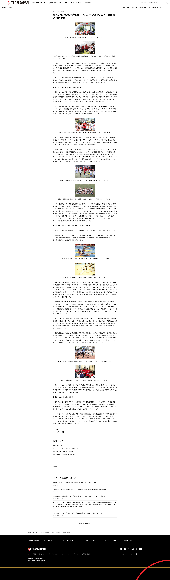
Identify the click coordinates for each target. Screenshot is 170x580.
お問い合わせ (41, 554)
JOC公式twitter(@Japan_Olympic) (63, 451)
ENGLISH (139, 554)
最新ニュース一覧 (84, 523)
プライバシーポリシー (65, 554)
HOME (29, 532)
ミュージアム (125, 554)
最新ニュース (126, 7)
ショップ (132, 554)
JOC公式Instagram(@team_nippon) (64, 454)
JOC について (128, 540)
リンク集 (48, 554)
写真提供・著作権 (86, 554)
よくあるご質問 (32, 554)
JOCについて (88, 3)
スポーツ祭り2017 (58, 445)
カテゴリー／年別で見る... (155, 7)
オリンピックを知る (76, 3)
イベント (55, 466)
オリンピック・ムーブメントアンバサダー (65, 448)
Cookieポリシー (76, 554)
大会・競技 (70, 540)
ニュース (46, 3)
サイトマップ (55, 554)
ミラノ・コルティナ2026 (139, 7)
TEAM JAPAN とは (33, 540)
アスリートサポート (64, 3)
